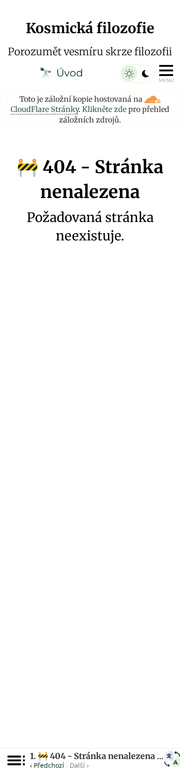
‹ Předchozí (47, 765)
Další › (79, 765)
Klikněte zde (104, 109)
